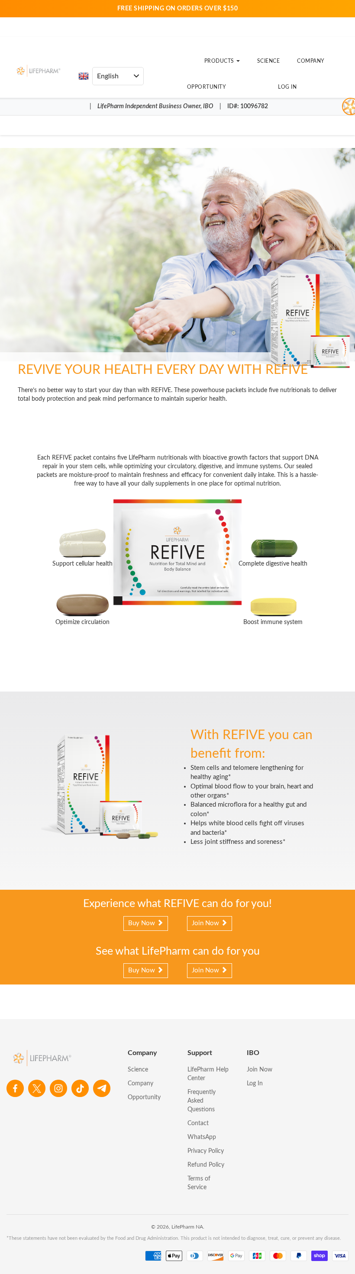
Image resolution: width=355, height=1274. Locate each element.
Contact (198, 1123)
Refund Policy (205, 1165)
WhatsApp (201, 1137)
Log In (287, 87)
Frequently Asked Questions (201, 1101)
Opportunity (206, 87)
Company (311, 61)
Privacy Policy (205, 1151)
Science (268, 61)
